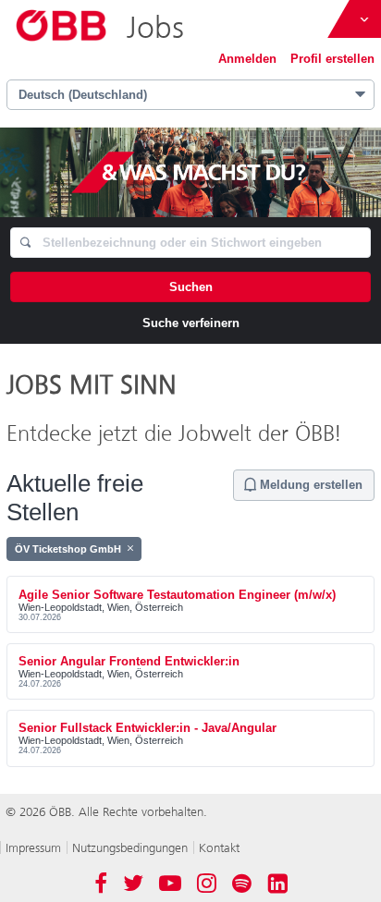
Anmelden (247, 59)
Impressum (33, 848)
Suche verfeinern (191, 323)
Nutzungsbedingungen (130, 848)
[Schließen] (131, 549)
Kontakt (219, 848)
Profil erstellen (332, 59)
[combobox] (190, 242)
